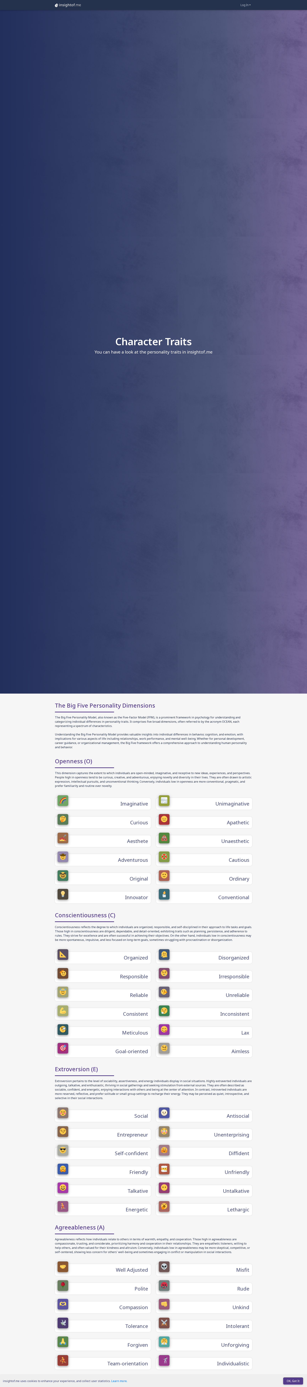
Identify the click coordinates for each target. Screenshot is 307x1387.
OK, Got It (293, 1381)
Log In (244, 5)
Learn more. (119, 1381)
